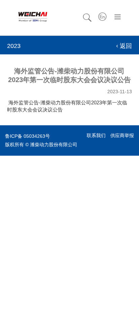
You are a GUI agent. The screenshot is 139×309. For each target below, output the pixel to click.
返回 (126, 46)
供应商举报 (122, 135)
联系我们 (96, 135)
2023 (14, 46)
